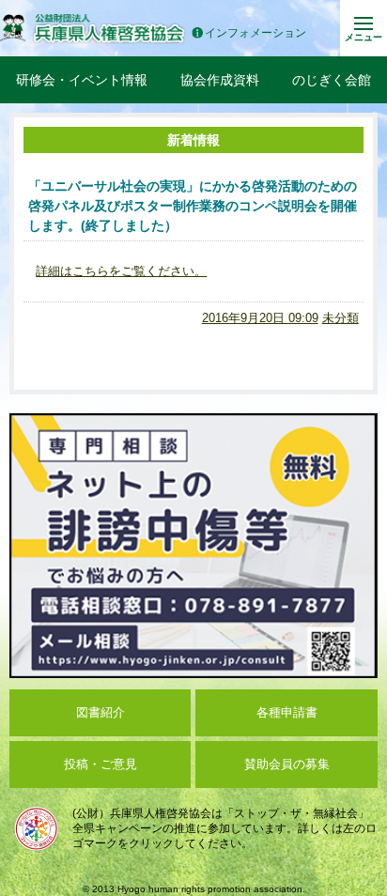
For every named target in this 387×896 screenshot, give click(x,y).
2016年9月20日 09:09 (260, 318)
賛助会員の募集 (287, 764)
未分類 (340, 318)
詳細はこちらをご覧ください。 (121, 271)
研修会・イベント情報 (81, 79)
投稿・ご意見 (100, 764)
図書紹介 (100, 712)
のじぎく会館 (331, 79)
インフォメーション (255, 33)
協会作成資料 (219, 79)
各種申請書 (286, 712)
